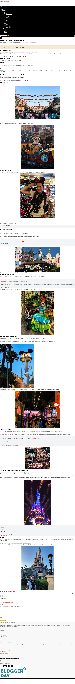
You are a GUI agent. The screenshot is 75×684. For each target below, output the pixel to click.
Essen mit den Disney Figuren (14, 286)
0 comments (4, 598)
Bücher (3, 28)
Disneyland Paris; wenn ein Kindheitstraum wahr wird (12, 40)
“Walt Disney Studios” (6, 339)
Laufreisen (5, 13)
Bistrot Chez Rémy (34, 438)
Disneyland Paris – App (6, 281)
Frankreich (5, 21)
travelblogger (11, 600)
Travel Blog (4, 600)
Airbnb (13, 70)
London (8, 16)
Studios (32, 431)
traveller (24, 600)
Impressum (5, 31)
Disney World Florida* (32, 53)
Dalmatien (7, 24)
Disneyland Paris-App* (13, 234)
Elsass (6, 22)
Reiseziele (3, 12)
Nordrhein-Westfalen (8, 27)
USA (4, 19)
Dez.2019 (1, 38)
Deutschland (5, 25)
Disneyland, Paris (26, 56)
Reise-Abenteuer (6, 29)
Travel (1, 600)
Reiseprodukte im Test (7, 11)
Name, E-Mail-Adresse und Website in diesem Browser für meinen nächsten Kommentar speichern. (15, 619)
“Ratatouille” (9, 434)
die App (27, 541)
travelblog (7, 600)
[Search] (9, 650)
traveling (16, 600)
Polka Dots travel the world (3, 3)
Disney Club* (36, 52)
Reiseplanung (4, 10)
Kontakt (5, 33)
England (7, 15)
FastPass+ (18, 282)
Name (1, 614)
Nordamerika (7, 20)
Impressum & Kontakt (5, 30)
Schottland (7, 17)
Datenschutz (5, 32)
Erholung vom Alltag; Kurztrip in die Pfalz (8, 602)
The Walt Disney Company (14, 76)
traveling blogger (20, 600)
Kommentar (2, 612)
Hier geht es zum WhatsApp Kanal (5, 645)
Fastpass (23, 241)
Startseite (3, 8)
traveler (14, 600)
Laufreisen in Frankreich (9, 14)
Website (1, 617)
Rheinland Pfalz (8, 26)
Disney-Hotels (31, 70)
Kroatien (5, 23)
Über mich (3, 9)
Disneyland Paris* (4, 535)
